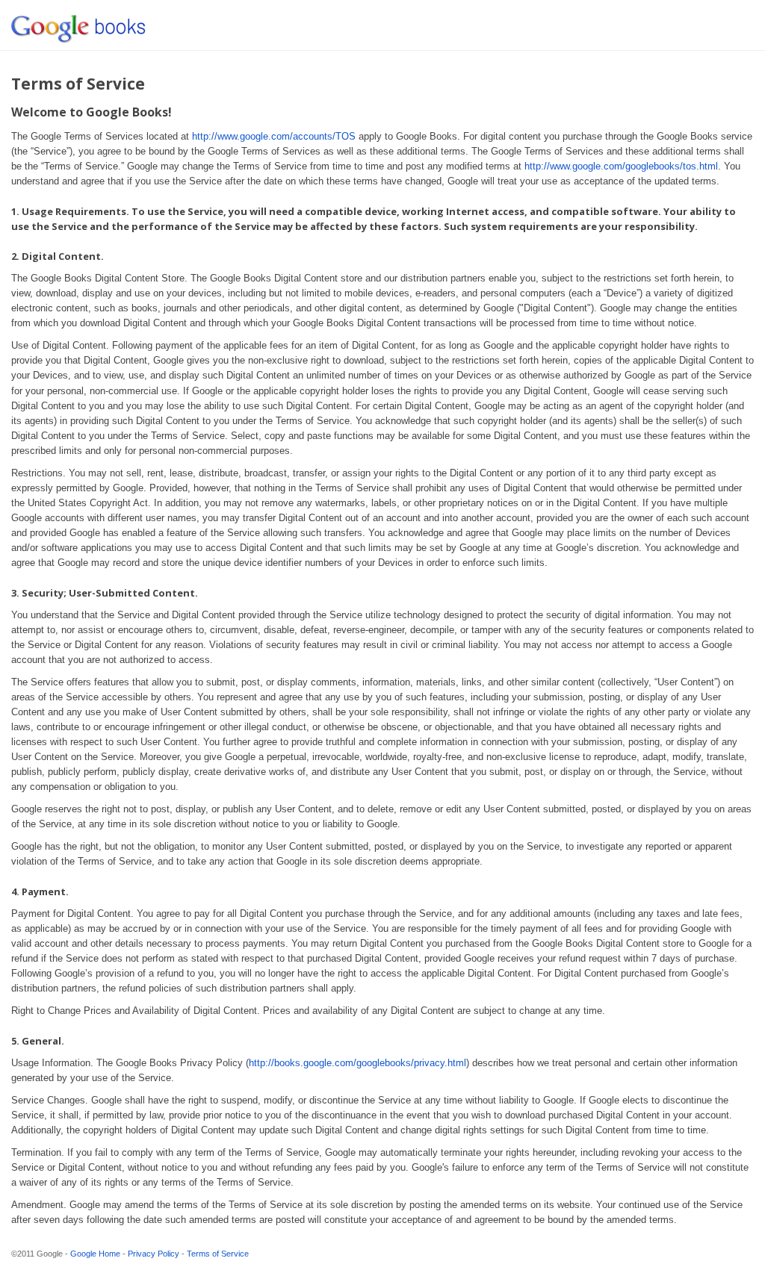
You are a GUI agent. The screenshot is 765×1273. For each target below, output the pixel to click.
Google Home (95, 1253)
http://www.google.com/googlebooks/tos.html (621, 166)
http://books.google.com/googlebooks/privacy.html (357, 1062)
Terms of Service (218, 1253)
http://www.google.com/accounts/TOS (274, 136)
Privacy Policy (153, 1253)
